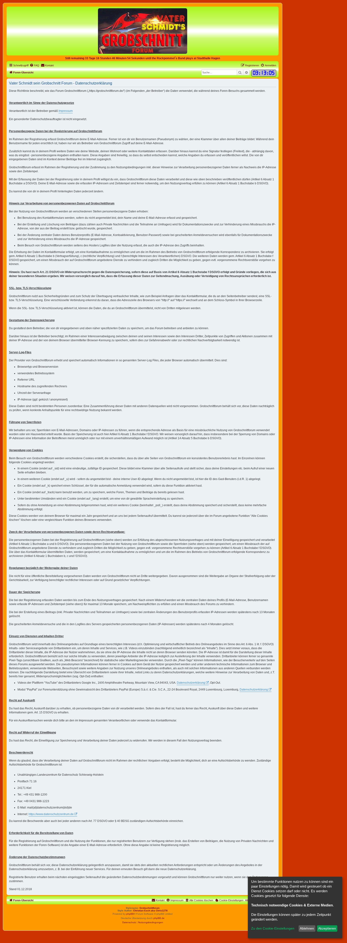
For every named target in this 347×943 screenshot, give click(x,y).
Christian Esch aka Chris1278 (150, 910)
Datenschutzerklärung (191, 682)
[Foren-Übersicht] (142, 30)
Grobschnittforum (150, 908)
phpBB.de (159, 918)
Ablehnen (307, 928)
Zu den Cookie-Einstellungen (272, 928)
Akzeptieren (327, 928)
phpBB (130, 914)
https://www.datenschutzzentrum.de (51, 814)
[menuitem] (34, 65)
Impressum (66, 111)
